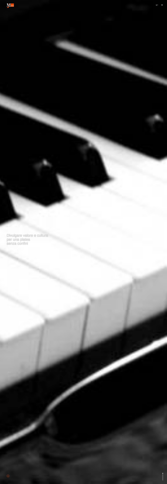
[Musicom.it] (10, 5)
